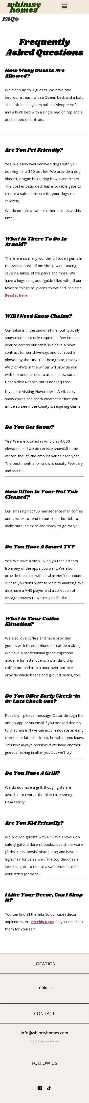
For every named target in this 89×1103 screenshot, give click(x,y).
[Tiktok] (49, 1088)
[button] (65, 6)
